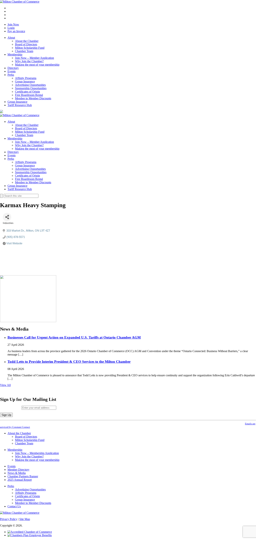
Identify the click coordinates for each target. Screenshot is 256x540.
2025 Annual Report (19, 479)
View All (5, 385)
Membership (14, 54)
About (11, 37)
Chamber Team (24, 51)
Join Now (13, 24)
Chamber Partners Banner (22, 476)
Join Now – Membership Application (37, 453)
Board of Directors (26, 44)
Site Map (24, 519)
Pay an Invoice (16, 31)
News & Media (16, 473)
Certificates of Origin (27, 91)
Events (11, 71)
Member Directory (18, 469)
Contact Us (14, 506)
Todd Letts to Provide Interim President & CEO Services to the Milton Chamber (69, 362)
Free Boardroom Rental (29, 95)
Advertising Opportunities (30, 84)
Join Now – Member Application (34, 57)
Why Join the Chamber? (29, 61)
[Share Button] (7, 217)
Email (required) (11, 407)
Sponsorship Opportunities (30, 88)
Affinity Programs (25, 78)
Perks (10, 74)
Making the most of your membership (37, 64)
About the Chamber (26, 41)
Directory (13, 68)
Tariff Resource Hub (19, 105)
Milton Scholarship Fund (29, 47)
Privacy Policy (8, 519)
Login (11, 27)
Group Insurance (25, 81)
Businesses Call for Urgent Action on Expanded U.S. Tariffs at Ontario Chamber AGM (74, 337)
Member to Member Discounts (33, 98)
